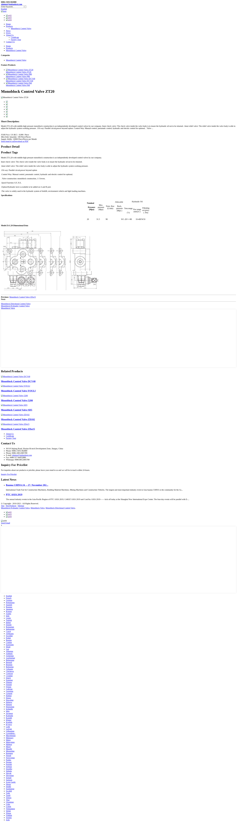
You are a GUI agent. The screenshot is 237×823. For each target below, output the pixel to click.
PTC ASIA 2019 (14, 494)
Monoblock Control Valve (21, 28)
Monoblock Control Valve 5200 (17, 400)
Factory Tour (16, 40)
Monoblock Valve (8, 308)
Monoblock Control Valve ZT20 (18, 72)
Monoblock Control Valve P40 (18, 85)
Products (9, 26)
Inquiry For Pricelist (9, 474)
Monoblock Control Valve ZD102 (18, 419)
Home (8, 24)
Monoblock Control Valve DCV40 (19, 81)
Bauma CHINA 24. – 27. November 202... (27, 485)
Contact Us (10, 42)
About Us (10, 35)
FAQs (8, 33)
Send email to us (7, 141)
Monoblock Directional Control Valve (15, 304)
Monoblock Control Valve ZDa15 (22, 297)
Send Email (5, 523)
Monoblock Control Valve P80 (18, 76)
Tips (2, 506)
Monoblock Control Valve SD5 (16, 410)
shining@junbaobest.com (11, 4)
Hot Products (11, 506)
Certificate (15, 37)
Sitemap (21, 506)
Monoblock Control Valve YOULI (18, 391)
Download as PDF (21, 141)
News (8, 31)
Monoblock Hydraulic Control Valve (15, 306)
